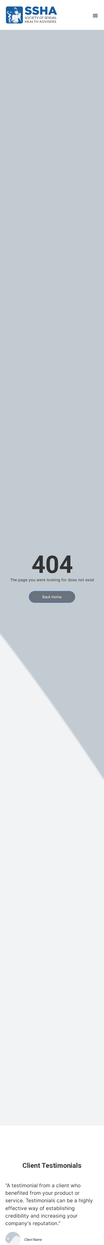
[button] (95, 15)
